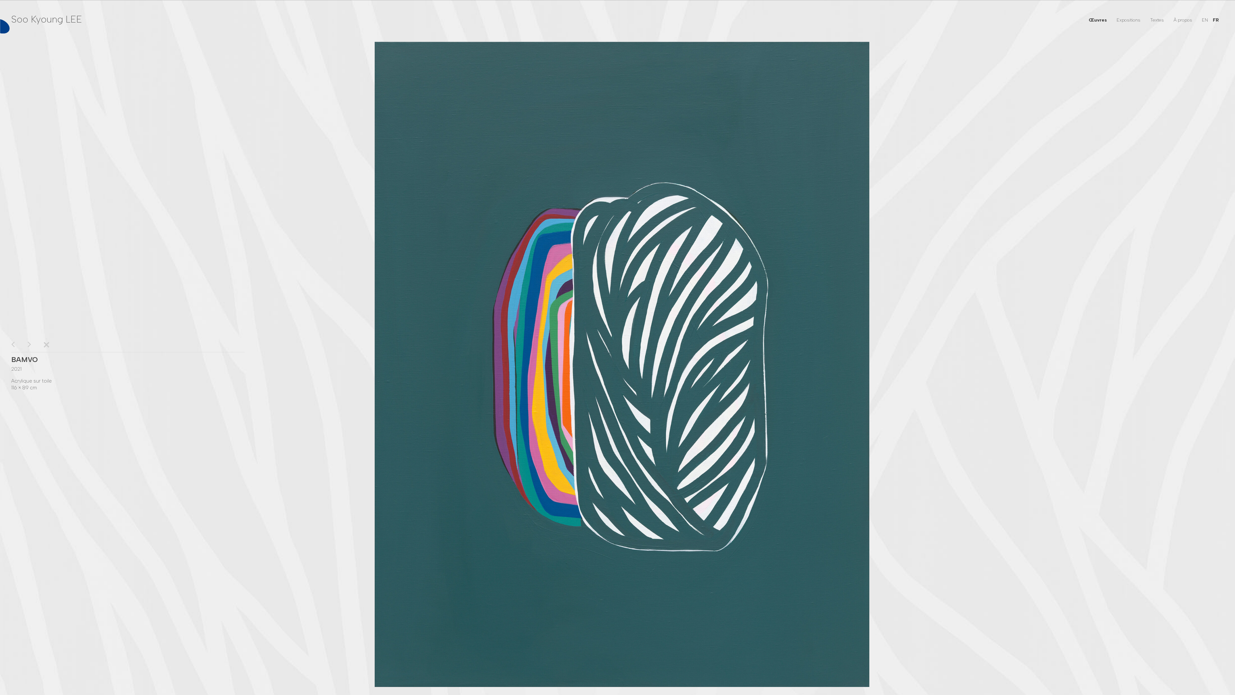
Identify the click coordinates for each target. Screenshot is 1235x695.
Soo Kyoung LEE (46, 19)
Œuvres (1098, 20)
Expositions (1128, 20)
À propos (1183, 20)
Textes (1157, 20)
